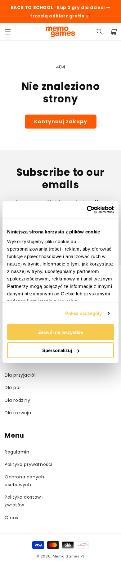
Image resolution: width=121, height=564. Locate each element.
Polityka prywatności (28, 464)
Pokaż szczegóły (83, 313)
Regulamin (17, 452)
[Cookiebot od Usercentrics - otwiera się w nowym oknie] (87, 210)
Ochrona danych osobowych (24, 481)
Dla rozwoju (18, 413)
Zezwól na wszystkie (60, 332)
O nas (11, 518)
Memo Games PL (69, 556)
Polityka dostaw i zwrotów (24, 501)
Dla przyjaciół (20, 375)
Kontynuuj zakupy (60, 121)
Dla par (13, 387)
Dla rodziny (17, 400)
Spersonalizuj (57, 350)
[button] (8, 32)
